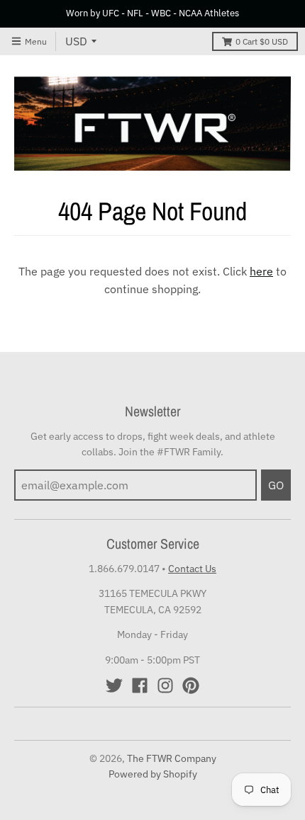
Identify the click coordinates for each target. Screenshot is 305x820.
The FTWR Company (171, 758)
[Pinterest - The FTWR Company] (190, 685)
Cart (261, 41)
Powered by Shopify (153, 774)
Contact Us (192, 568)
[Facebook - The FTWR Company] (139, 685)
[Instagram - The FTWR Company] (165, 685)
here (261, 271)
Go (276, 485)
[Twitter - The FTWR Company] (114, 685)
